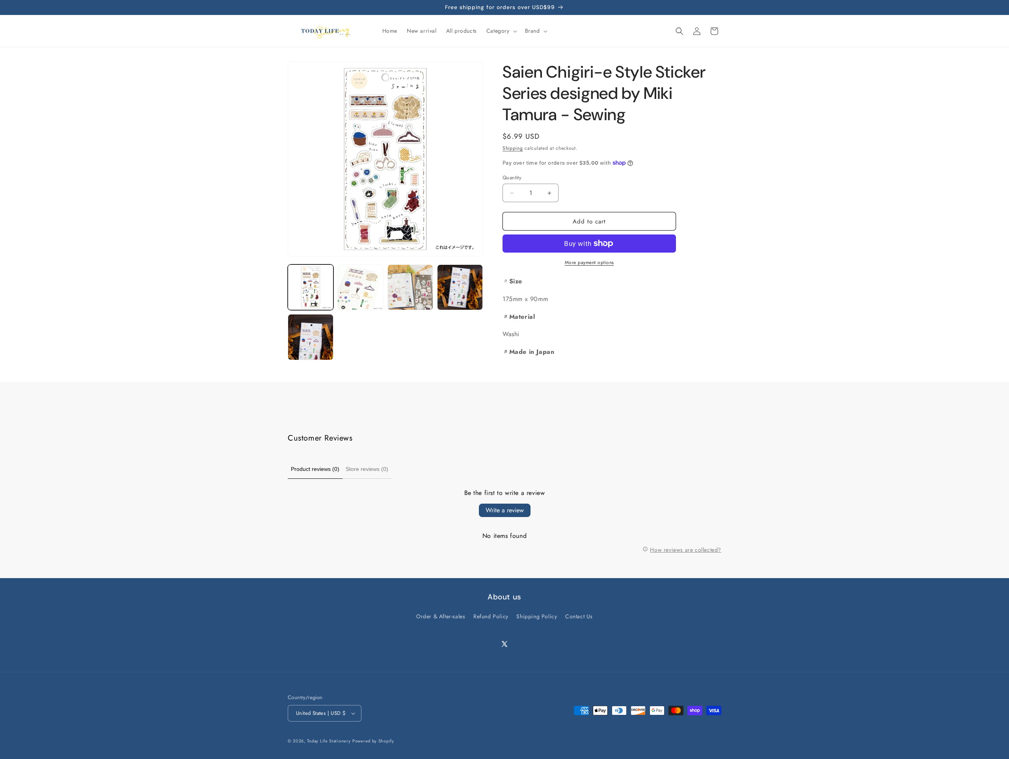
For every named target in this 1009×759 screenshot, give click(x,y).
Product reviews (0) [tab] (315, 469)
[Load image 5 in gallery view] (310, 337)
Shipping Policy (536, 616)
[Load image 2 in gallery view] (360, 287)
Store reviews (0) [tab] (367, 469)
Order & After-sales (440, 616)
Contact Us (579, 616)
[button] (501, 30)
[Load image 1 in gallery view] (310, 287)
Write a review (505, 510)
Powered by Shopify (373, 741)
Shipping (513, 148)
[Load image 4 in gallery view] (460, 287)
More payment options (589, 262)
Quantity (512, 177)
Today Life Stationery (329, 741)
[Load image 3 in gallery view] (410, 287)
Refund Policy (490, 616)
